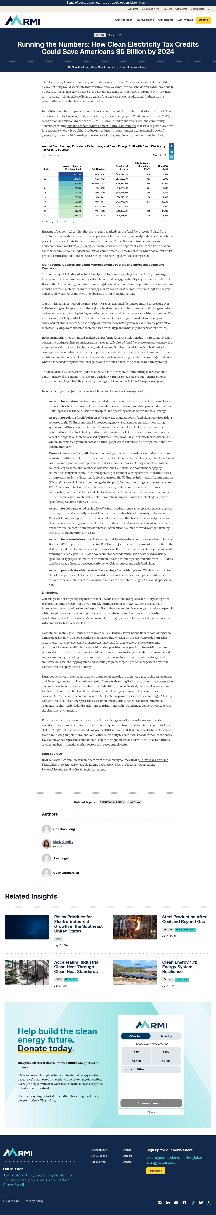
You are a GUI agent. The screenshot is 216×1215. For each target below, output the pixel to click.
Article (100, 35)
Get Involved (185, 19)
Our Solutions (145, 19)
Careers (168, 9)
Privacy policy (34, 1201)
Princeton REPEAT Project (105, 544)
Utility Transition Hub (153, 760)
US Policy (134, 802)
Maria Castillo (99, 67)
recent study (156, 725)
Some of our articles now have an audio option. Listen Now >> (108, 3)
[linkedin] (168, 1202)
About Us (133, 9)
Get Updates (197, 9)
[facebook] (184, 1202)
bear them (122, 236)
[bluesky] (201, 1202)
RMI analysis (131, 82)
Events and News (150, 9)
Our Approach (124, 19)
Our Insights (165, 19)
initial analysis (93, 274)
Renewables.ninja (60, 518)
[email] (160, 1202)
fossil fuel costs (83, 246)
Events (127, 1149)
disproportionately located (98, 135)
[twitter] (209, 1202)
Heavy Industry (185, 929)
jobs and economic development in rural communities (101, 126)
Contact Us (181, 9)
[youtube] (176, 1202)
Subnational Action (112, 802)
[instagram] (192, 1202)
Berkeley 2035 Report (63, 544)
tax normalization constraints (126, 657)
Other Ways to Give (43, 1100)
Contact (128, 1161)
